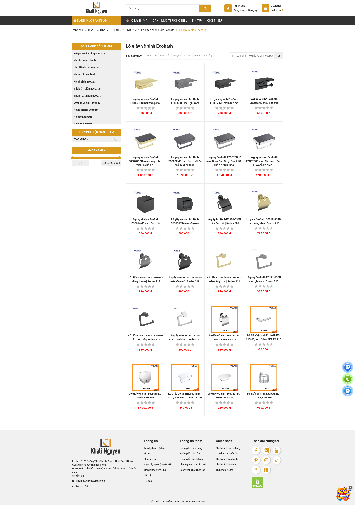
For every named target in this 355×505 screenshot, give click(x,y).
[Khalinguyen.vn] (96, 8)
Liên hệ (147, 475)
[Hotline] (347, 381)
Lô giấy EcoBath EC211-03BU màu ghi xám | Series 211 (264, 279)
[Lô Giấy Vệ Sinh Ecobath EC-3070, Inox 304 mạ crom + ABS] (185, 377)
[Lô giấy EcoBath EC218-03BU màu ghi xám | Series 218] (145, 261)
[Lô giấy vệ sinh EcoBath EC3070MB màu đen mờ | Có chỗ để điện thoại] (185, 141)
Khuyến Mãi (139, 20)
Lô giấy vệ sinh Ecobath (87, 102)
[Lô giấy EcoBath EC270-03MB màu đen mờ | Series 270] (224, 203)
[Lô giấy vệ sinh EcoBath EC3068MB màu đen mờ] (224, 83)
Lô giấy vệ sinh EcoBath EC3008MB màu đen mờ (185, 221)
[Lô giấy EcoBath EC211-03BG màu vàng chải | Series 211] (224, 261)
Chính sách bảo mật (226, 464)
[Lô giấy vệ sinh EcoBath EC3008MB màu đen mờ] (185, 203)
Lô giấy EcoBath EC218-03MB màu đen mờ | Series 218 (185, 279)
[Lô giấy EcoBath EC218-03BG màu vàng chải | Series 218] (264, 203)
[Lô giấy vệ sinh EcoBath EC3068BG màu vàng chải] (145, 83)
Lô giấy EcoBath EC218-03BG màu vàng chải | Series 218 (263, 221)
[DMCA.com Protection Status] (267, 482)
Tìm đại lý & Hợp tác (154, 448)
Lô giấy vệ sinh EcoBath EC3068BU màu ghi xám (185, 101)
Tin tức (197, 20)
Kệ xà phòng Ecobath (86, 109)
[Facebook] (256, 450)
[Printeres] (256, 460)
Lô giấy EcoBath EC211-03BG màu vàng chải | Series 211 (224, 279)
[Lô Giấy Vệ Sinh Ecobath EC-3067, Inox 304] (264, 377)
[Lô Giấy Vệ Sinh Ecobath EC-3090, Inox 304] (145, 377)
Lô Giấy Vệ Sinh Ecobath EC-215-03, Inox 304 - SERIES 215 (263, 337)
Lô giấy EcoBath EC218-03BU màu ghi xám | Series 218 (145, 279)
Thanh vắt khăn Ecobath (88, 95)
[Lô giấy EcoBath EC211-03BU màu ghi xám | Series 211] (264, 261)
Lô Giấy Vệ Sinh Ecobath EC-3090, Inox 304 (145, 395)
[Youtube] (277, 450)
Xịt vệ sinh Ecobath (85, 81)
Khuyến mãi (150, 459)
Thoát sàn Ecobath (85, 60)
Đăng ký (252, 10)
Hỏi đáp (148, 480)
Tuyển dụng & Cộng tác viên (158, 464)
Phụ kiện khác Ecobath (87, 67)
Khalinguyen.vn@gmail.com (90, 480)
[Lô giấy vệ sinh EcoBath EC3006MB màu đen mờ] (145, 203)
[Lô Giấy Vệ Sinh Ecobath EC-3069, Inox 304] (224, 377)
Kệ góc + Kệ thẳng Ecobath (89, 53)
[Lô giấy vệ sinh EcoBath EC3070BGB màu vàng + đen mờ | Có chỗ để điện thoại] (145, 141)
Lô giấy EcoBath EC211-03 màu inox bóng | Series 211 (185, 337)
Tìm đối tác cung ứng (155, 470)
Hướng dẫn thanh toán (191, 459)
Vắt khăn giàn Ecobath (87, 88)
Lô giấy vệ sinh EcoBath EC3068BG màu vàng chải (145, 101)
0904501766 (81, 485)
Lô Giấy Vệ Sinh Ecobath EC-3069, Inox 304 (224, 395)
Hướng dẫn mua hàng (191, 448)
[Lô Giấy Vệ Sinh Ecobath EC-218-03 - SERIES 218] (224, 319)
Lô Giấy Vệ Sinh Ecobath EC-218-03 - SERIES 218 (224, 337)
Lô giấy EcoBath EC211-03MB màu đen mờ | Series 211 (145, 337)
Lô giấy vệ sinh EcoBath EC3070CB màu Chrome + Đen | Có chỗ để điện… (263, 161)
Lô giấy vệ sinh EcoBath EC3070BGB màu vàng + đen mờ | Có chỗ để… (145, 161)
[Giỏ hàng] (265, 8)
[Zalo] (266, 450)
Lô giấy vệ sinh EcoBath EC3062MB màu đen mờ (264, 100)
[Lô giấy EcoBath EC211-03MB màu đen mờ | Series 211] (145, 319)
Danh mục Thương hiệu (170, 20)
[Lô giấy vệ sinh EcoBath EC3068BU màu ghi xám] (185, 83)
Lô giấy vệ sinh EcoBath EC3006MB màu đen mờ (145, 221)
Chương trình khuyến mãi (193, 464)
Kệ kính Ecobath (83, 123)
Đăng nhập (239, 10)
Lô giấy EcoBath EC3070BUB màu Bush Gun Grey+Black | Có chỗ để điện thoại (224, 161)
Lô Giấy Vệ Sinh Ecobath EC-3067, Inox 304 (263, 395)
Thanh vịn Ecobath (85, 74)
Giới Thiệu (214, 20)
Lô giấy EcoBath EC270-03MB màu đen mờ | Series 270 (224, 221)
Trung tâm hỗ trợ (224, 470)
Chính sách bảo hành (227, 459)
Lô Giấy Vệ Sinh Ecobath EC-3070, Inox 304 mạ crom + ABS (185, 395)
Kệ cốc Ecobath (83, 116)
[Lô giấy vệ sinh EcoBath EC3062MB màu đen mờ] (264, 83)
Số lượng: (277, 10)
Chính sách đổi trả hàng (228, 448)
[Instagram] (266, 460)
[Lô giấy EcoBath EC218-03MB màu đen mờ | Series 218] (185, 261)
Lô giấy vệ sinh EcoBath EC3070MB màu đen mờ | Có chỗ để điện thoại (185, 161)
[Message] (347, 393)
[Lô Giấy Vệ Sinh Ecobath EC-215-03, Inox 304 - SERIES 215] (264, 319)
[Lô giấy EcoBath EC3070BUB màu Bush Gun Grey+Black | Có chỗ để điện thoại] (224, 141)
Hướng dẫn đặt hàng (190, 453)
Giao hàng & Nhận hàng (228, 453)
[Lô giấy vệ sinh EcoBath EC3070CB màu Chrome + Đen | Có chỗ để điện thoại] (264, 141)
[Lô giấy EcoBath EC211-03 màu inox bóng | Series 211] (185, 319)
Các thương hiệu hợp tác (192, 470)
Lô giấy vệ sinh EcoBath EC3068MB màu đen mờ (224, 101)
